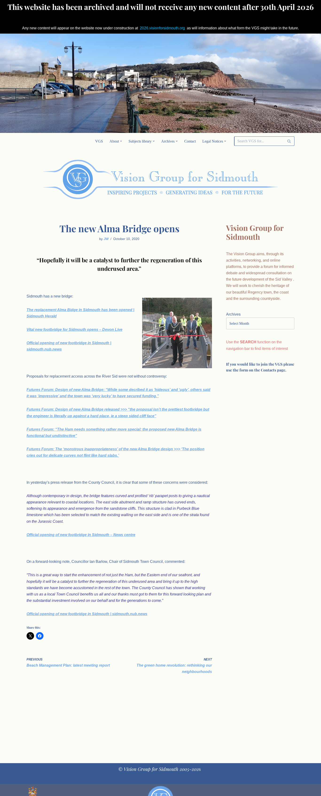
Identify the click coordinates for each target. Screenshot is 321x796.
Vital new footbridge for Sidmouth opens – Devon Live (74, 330)
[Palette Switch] (256, 179)
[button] (121, 141)
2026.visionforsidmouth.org (162, 28)
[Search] (289, 141)
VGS (99, 141)
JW (106, 239)
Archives (233, 314)
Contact (190, 141)
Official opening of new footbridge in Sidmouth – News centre (81, 535)
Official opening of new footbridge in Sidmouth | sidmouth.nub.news (87, 614)
